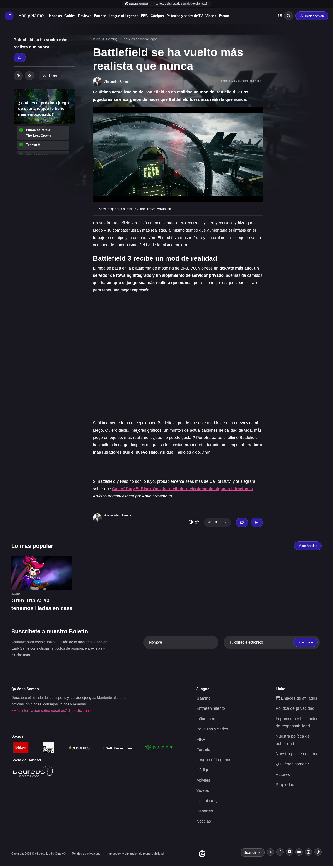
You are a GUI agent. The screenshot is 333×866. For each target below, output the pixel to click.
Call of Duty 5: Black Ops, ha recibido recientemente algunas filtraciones (182, 489)
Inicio (96, 39)
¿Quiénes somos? (292, 764)
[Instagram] (308, 852)
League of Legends (123, 16)
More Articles (308, 545)
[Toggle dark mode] (280, 16)
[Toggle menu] (9, 15)
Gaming (112, 39)
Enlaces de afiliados (298, 698)
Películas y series (212, 729)
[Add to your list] (29, 75)
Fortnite (100, 16)
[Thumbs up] (20, 57)
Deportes (204, 811)
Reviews (84, 16)
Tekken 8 (33, 144)
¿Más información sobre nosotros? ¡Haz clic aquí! (51, 710)
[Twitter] (270, 852)
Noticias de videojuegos (140, 39)
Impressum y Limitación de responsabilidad (135, 853)
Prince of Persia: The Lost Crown (38, 132)
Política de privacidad (295, 708)
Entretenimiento (210, 708)
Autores (283, 774)
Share (52, 75)
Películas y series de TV (184, 16)
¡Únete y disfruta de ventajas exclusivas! (181, 3)
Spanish (250, 852)
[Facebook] (280, 852)
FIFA (144, 16)
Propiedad (285, 784)
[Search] (288, 15)
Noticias (55, 16)
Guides (69, 16)
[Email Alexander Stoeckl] (257, 522)
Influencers (206, 719)
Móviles (203, 780)
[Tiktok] (318, 852)
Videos (210, 16)
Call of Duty (206, 801)
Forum (224, 16)
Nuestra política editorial (297, 754)
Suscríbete (305, 642)
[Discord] (289, 852)
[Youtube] (299, 852)
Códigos (157, 16)
